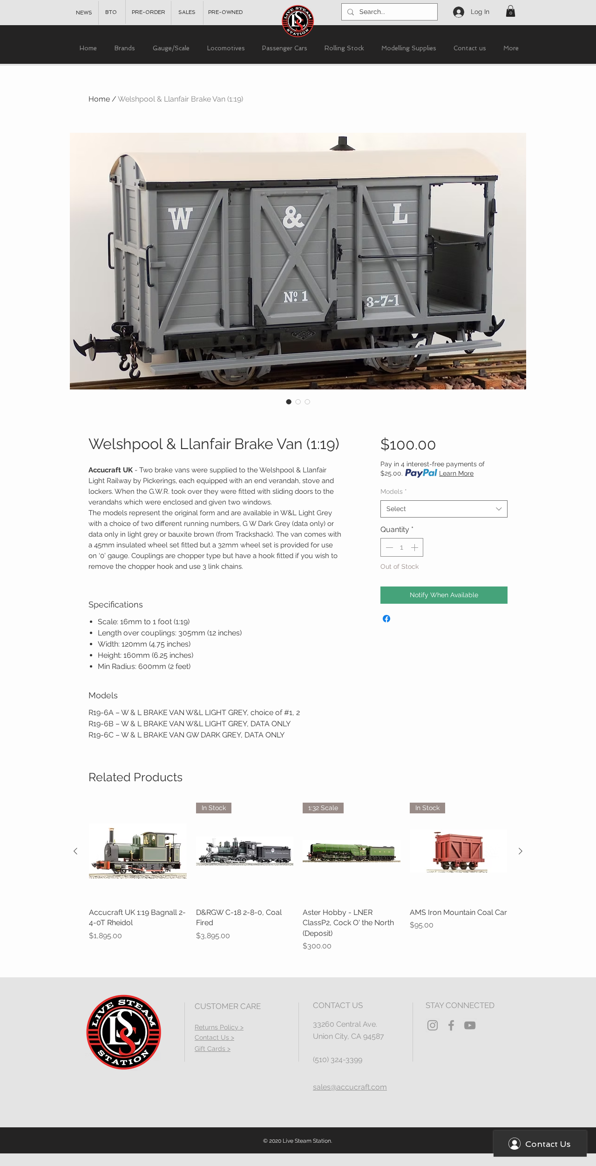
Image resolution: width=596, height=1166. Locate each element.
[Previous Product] (75, 851)
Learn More (456, 473)
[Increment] (415, 547)
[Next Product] (520, 851)
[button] (510, 11)
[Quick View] (138, 851)
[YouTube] (470, 1025)
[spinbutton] (402, 547)
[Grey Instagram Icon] (433, 1025)
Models (393, 491)
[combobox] (444, 509)
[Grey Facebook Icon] (451, 1025)
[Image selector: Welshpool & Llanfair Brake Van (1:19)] (288, 401)
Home (99, 99)
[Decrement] (388, 547)
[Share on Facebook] (386, 618)
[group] (298, 877)
